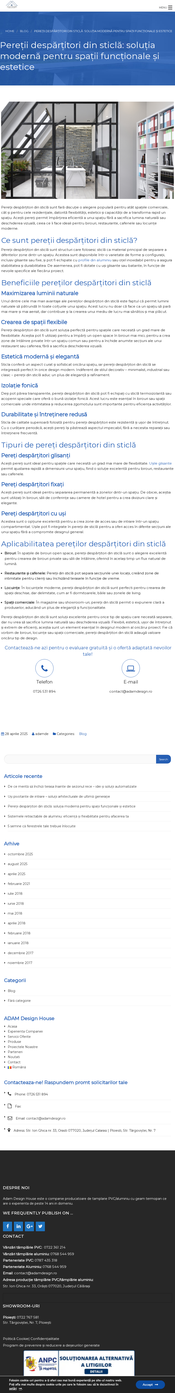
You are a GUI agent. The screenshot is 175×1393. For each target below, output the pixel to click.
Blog (24, 31)
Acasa (12, 1026)
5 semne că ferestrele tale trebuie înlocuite (42, 826)
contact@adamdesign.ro (46, 1118)
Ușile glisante (160, 463)
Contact (14, 1062)
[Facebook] (7, 1226)
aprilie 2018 (17, 923)
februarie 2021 (19, 884)
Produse (14, 1042)
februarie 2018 (19, 933)
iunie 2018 (16, 904)
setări (13, 1389)
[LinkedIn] (18, 1226)
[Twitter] (40, 1226)
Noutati (14, 1057)
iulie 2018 (15, 894)
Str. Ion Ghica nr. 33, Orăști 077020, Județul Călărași (46, 1286)
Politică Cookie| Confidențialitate (31, 1338)
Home (9, 31)
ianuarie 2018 (18, 943)
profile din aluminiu (94, 260)
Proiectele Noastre (23, 1047)
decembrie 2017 (20, 953)
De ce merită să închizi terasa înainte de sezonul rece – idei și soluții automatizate (72, 786)
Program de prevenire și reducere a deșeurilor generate (51, 1345)
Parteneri (15, 1052)
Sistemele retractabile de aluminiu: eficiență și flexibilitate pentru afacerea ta (68, 816)
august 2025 (17, 864)
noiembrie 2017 (20, 963)
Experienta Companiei (25, 1031)
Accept (148, 1385)
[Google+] (29, 1226)
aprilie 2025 (16, 874)
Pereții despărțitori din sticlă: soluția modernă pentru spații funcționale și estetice (72, 806)
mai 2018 (15, 913)
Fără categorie (19, 1001)
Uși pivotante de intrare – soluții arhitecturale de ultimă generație (59, 796)
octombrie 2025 (20, 854)
